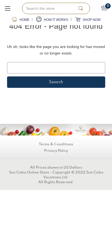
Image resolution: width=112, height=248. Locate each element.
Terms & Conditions (56, 144)
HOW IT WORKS (55, 20)
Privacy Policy (56, 150)
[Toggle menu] (7, 8)
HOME (24, 20)
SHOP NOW (91, 20)
